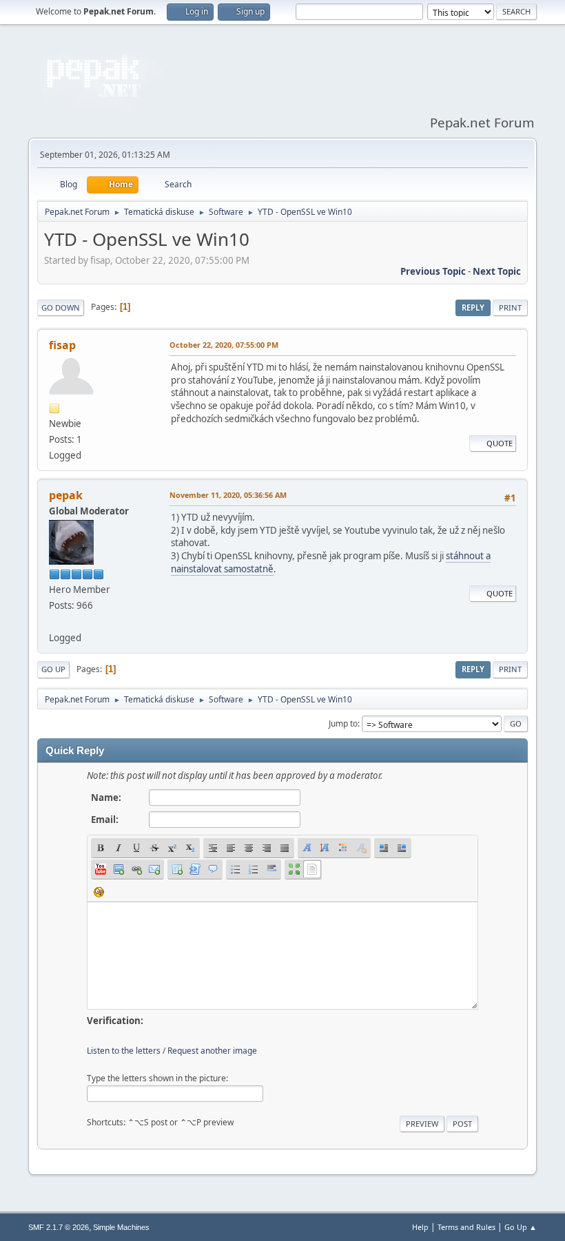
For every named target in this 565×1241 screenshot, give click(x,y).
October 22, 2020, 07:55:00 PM (224, 345)
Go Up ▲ (520, 1227)
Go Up (53, 669)
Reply (473, 307)
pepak (66, 495)
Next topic (497, 271)
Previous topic (433, 271)
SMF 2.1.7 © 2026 (58, 1227)
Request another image (212, 1050)
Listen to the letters (124, 1050)
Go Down (60, 307)
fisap (62, 345)
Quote (499, 443)
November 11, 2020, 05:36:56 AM (228, 495)
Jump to (343, 723)
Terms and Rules (466, 1227)
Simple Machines (121, 1227)
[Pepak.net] (54, 621)
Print (510, 307)
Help (420, 1227)
